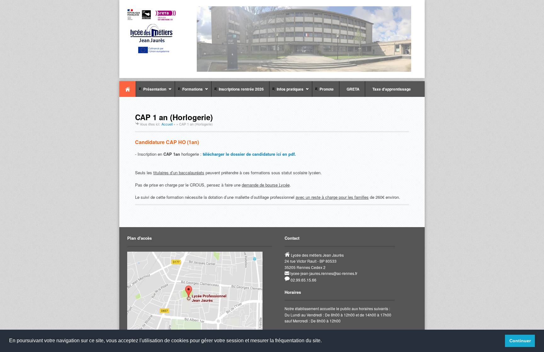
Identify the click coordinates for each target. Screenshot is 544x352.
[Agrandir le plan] (195, 328)
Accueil (127, 89)
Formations (189, 91)
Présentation (151, 91)
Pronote (326, 89)
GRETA (352, 89)
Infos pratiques (286, 91)
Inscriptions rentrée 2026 (240, 89)
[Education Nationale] (154, 52)
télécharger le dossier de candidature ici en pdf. (249, 154)
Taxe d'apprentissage (391, 89)
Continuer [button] (520, 340)
